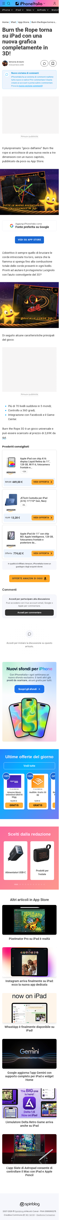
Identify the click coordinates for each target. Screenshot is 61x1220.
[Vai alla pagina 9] (38, 884)
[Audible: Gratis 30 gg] (38, 781)
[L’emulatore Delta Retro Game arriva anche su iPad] (29, 1103)
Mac (29, 9)
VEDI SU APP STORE (29, 239)
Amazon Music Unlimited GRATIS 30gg (14, 794)
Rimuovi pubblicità (29, 136)
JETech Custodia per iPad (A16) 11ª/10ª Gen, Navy (33, 499)
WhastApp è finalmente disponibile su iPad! (29, 1028)
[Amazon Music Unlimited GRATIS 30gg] (14, 781)
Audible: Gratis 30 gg (37, 793)
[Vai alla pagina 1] (16, 884)
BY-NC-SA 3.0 (29, 1215)
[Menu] (3, 3)
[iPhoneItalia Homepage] (28, 3)
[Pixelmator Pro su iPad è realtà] (29, 920)
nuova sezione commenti (30, 86)
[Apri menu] (44, 3)
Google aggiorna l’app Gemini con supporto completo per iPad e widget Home (29, 1076)
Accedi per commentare (29, 612)
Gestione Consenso (45, 1215)
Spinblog (19, 1211)
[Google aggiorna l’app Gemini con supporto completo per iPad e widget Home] (29, 1054)
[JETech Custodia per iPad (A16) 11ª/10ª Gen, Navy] (11, 499)
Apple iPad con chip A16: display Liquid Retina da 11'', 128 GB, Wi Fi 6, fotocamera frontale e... (35, 463)
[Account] (55, 3)
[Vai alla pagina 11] (44, 884)
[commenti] (44, 63)
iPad (18, 9)
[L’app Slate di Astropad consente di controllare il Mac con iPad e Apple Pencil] (29, 1149)
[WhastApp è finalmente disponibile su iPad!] (29, 1008)
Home (5, 22)
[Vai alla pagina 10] (41, 884)
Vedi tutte (29, 765)
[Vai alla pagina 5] (28, 884)
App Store (23, 22)
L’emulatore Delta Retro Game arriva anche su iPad (29, 1123)
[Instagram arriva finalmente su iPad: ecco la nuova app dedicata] (29, 962)
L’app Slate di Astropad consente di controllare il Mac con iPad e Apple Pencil (29, 1171)
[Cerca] (8, 3)
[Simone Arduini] (5, 63)
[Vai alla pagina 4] (25, 884)
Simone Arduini (16, 61)
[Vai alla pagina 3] (22, 884)
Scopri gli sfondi (27, 689)
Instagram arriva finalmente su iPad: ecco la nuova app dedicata (29, 982)
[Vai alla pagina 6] (30, 884)
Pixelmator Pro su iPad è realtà (29, 939)
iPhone (6, 9)
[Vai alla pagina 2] (20, 884)
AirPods (41, 9)
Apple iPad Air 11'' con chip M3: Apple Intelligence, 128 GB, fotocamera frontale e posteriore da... (36, 538)
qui (4, 437)
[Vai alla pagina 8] (36, 884)
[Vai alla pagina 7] (33, 884)
